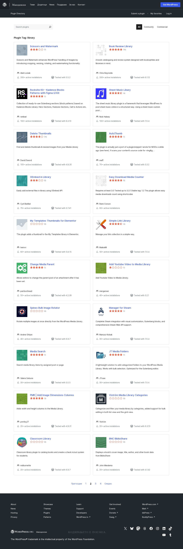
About (13, 504)
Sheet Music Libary (120, 89)
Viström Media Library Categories (128, 395)
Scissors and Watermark (44, 46)
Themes (47, 508)
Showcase (48, 504)
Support (80, 508)
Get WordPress (170, 4)
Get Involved (115, 504)
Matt (145, 508)
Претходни (76, 484)
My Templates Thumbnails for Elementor (53, 220)
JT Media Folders (119, 351)
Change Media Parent (42, 264)
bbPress (147, 513)
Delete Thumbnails (40, 133)
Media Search (37, 351)
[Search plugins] (50, 27)
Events (112, 508)
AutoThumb (115, 133)
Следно (108, 484)
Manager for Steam (120, 307)
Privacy (14, 517)
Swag (113, 517)
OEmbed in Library (40, 177)
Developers (81, 513)
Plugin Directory (18, 13)
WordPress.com (150, 504)
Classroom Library (40, 438)
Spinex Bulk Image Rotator (45, 307)
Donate (113, 513)
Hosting (14, 513)
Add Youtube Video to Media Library (129, 264)
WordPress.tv (83, 517)
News (13, 508)
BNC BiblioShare (118, 438)
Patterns (47, 517)
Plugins (47, 513)
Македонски (41, 532)
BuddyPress (148, 517)
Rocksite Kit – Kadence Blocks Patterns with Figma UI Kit (47, 91)
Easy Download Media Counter (126, 177)
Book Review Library (120, 46)
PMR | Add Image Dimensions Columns (52, 395)
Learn (78, 504)
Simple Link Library (119, 220)
